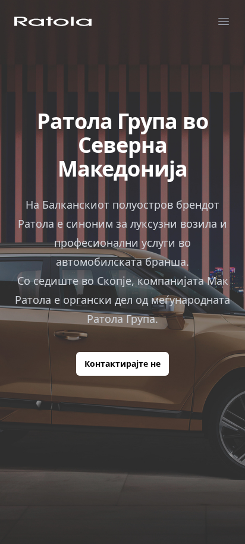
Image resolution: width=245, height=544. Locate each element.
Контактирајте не (122, 363)
